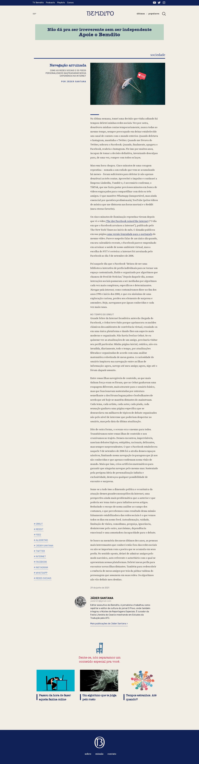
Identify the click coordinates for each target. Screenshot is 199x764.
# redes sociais (42, 578)
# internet (40, 556)
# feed (37, 534)
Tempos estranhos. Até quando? (141, 697)
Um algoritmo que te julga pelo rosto (99, 697)
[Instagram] (164, 2)
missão (99, 754)
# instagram (41, 567)
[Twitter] (159, 2)
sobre (88, 754)
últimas (141, 13)
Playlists (61, 2)
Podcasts (50, 2)
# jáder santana (43, 545)
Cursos (70, 2)
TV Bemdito (38, 2)
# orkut (38, 524)
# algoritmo (41, 540)
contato (111, 754)
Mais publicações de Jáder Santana (108, 623)
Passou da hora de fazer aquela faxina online (55, 697)
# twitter (39, 551)
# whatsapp (40, 573)
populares (154, 13)
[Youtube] (154, 2)
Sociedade (157, 55)
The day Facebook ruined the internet (127, 221)
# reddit (38, 529)
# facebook (40, 562)
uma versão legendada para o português (129, 234)
